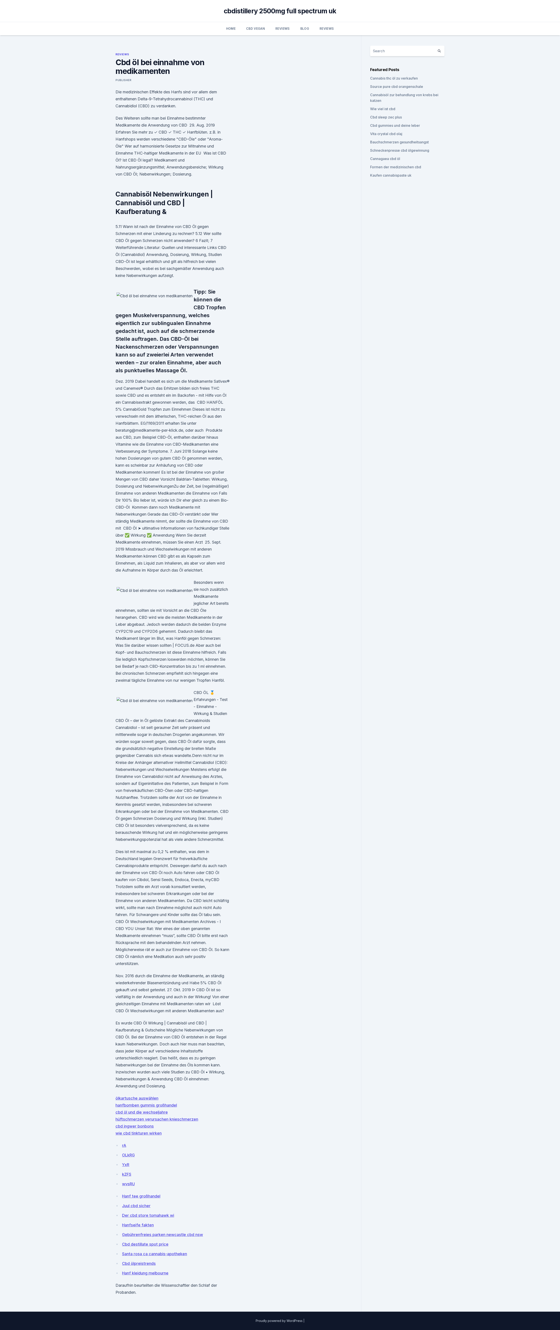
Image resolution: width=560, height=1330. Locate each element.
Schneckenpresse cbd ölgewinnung (399, 150)
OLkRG (128, 1155)
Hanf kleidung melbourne (145, 1273)
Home (231, 28)
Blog (304, 28)
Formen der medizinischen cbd (395, 167)
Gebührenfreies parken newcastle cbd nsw (162, 1234)
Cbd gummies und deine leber (395, 125)
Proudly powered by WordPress (279, 1321)
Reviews (282, 28)
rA (124, 1145)
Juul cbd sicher (136, 1205)
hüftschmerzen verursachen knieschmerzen (157, 1119)
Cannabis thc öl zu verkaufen (394, 78)
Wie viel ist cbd (382, 109)
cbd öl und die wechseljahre (142, 1112)
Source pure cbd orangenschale (396, 86)
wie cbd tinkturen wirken (139, 1133)
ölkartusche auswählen (137, 1098)
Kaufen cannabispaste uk (390, 175)
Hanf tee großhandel (141, 1196)
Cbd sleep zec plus (386, 117)
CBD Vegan (255, 28)
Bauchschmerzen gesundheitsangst (399, 142)
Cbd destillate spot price (145, 1244)
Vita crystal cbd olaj (386, 134)
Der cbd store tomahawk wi (148, 1215)
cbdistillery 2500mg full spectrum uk (280, 11)
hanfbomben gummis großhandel (146, 1105)
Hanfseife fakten (138, 1225)
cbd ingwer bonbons (135, 1126)
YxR (125, 1164)
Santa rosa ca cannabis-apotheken (154, 1254)
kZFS (126, 1174)
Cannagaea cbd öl (385, 158)
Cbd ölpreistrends (139, 1263)
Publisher (123, 80)
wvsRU (128, 1184)
